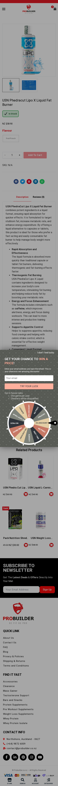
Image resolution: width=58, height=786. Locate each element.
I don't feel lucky (45, 352)
